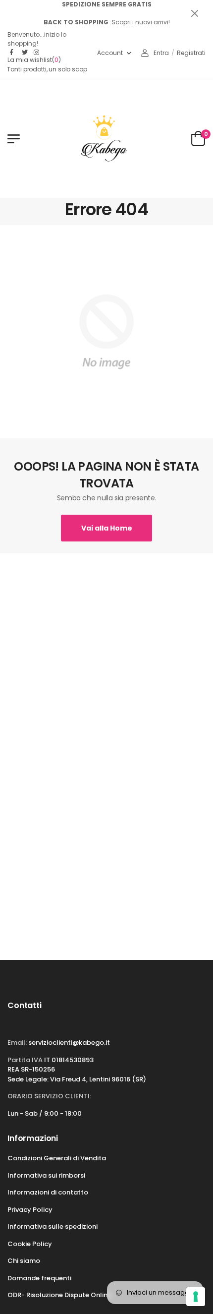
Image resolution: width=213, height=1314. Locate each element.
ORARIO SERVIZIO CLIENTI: (49, 1096)
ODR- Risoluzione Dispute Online (59, 1295)
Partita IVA (25, 1060)
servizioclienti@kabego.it (69, 1042)
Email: (17, 1042)
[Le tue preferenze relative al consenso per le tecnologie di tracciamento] (195, 1296)
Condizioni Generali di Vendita (56, 1158)
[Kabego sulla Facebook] (13, 53)
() (34, 60)
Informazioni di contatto (47, 1192)
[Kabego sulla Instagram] (37, 53)
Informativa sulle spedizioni (52, 1226)
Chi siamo (23, 1260)
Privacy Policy (30, 1209)
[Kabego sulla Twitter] (25, 53)
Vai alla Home (106, 528)
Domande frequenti (39, 1278)
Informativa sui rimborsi (46, 1175)
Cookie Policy (29, 1244)
